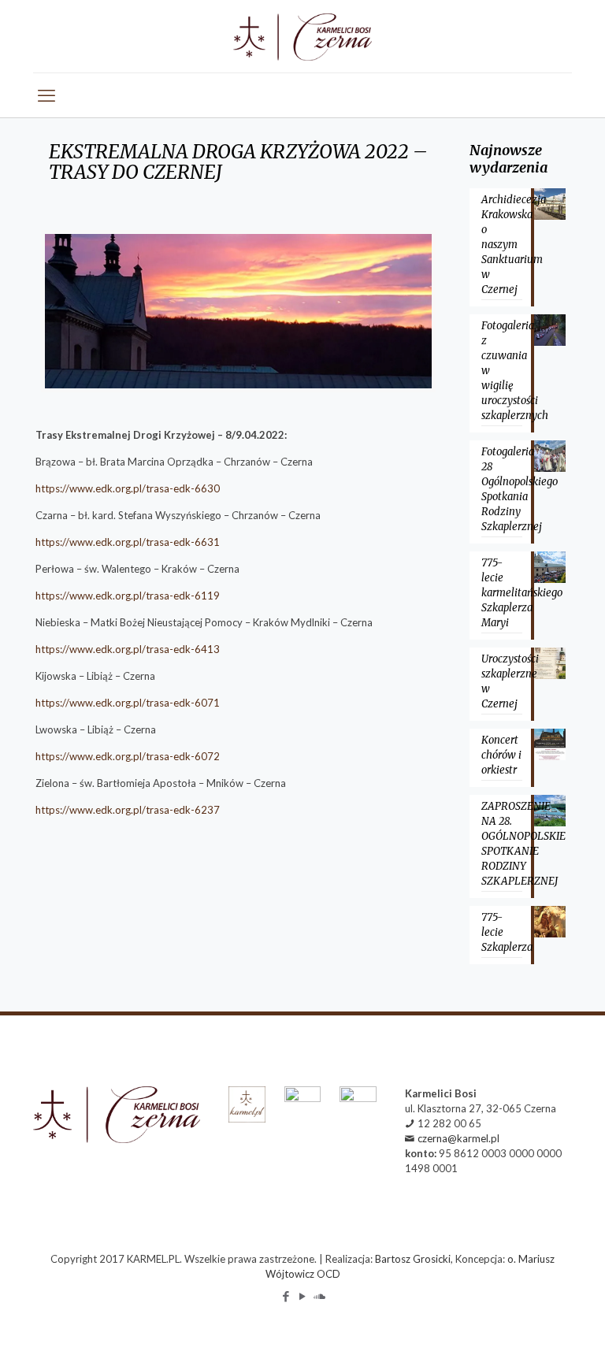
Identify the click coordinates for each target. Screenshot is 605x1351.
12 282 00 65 (449, 1123)
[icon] (319, 1296)
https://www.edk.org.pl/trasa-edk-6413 (127, 649)
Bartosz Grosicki (413, 1259)
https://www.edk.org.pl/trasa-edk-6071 (127, 702)
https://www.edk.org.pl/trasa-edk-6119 (127, 595)
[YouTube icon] (303, 1296)
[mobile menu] (46, 95)
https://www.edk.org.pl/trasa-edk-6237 (127, 810)
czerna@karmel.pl (458, 1138)
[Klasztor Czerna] (302, 36)
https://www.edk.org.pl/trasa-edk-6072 (127, 756)
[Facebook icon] (286, 1296)
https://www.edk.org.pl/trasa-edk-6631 (127, 542)
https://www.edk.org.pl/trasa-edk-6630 (127, 488)
